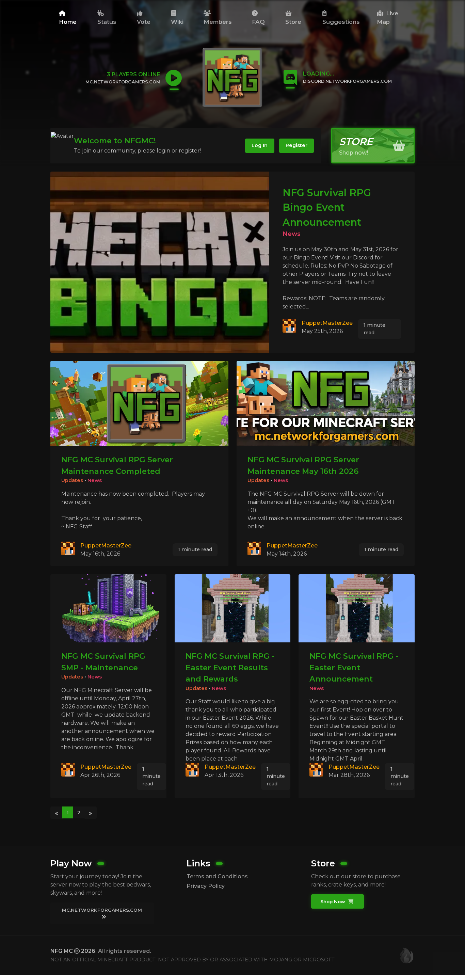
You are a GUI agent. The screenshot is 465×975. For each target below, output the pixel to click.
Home (68, 21)
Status (106, 21)
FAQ (258, 21)
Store (293, 21)
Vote (143, 21)
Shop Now (333, 901)
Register (296, 145)
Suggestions (341, 21)
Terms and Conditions (217, 876)
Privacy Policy (206, 886)
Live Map (387, 17)
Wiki (177, 21)
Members (218, 21)
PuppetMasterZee (327, 323)
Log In (260, 145)
